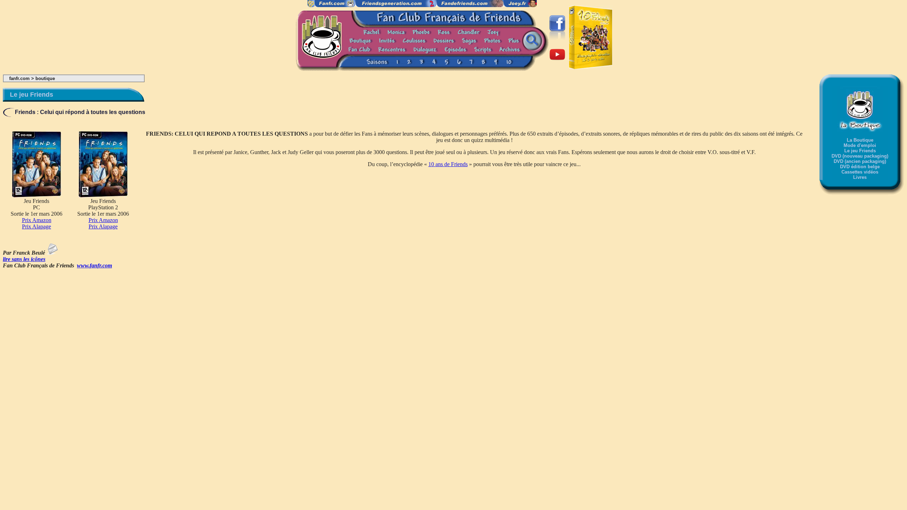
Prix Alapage (36, 226)
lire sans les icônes (24, 259)
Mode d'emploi (860, 145)
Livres (860, 177)
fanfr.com (19, 78)
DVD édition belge (860, 166)
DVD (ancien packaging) (860, 161)
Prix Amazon (36, 220)
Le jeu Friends (860, 150)
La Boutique (860, 140)
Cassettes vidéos (859, 172)
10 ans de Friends (448, 164)
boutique (45, 78)
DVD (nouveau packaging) (860, 156)
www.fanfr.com (94, 265)
